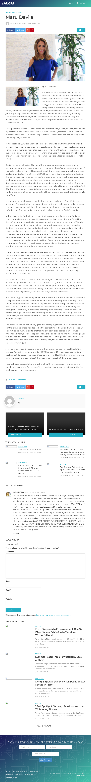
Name (8, 581)
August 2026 (22, 446)
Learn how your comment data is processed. (53, 615)
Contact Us (11, 777)
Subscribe (30, 774)
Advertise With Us (14, 774)
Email (8, 590)
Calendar (33, 772)
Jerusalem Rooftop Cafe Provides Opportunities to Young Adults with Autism (72, 452)
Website (9, 599)
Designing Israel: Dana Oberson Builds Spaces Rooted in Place (60, 683)
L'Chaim (15, 23)
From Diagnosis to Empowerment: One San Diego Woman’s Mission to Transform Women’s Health (59, 632)
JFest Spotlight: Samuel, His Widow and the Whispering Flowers (59, 708)
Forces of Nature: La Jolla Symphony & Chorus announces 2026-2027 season (30, 469)
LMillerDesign (80, 776)
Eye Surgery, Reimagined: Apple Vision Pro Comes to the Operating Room (72, 469)
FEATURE (9, 12)
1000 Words (39, 678)
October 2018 (17, 12)
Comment (10, 552)
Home (9, 772)
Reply (17, 533)
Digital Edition (20, 772)
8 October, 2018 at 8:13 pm (36, 492)
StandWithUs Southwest (30, 449)
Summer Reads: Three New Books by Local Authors (58, 658)
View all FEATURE (44, 726)
